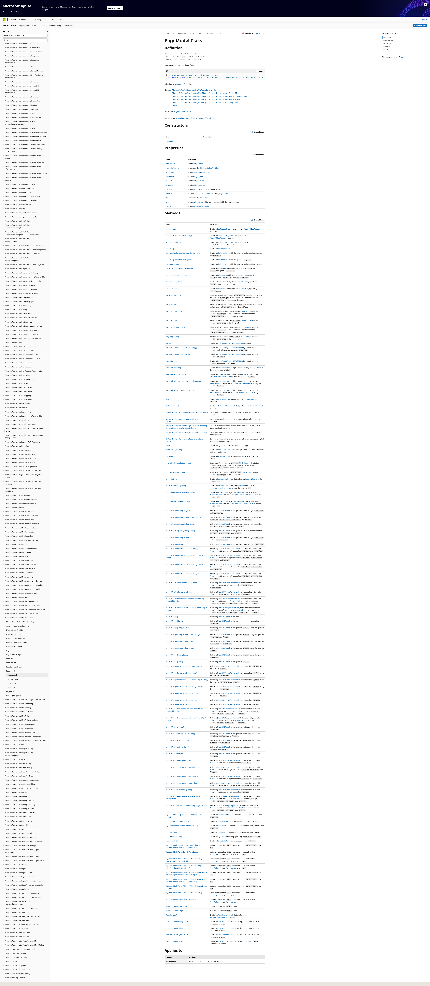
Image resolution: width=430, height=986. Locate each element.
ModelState (170, 172)
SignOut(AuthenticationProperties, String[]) (182, 825)
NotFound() (170, 399)
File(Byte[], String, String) (175, 295)
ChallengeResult (223, 249)
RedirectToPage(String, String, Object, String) (183, 634)
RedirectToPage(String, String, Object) (180, 641)
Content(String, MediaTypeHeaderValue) (181, 268)
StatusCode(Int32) (172, 841)
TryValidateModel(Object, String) (178, 906)
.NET (173, 33)
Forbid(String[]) (171, 361)
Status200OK (242, 268)
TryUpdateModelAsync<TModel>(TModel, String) (184, 893)
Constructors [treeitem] (13, 679)
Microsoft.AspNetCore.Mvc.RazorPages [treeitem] (20, 622)
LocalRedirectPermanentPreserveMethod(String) (184, 381)
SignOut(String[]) (172, 832)
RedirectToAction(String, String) (177, 537)
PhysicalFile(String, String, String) (178, 463)
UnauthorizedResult (225, 915)
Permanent (245, 374)
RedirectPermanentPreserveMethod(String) (182, 492)
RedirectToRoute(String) (174, 754)
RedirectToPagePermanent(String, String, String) (184, 693)
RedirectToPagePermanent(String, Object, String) (184, 666)
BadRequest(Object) (173, 242)
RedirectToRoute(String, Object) (177, 740)
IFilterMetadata (197, 118)
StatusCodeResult (223, 841)
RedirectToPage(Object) (174, 621)
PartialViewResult (223, 450)
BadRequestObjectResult (226, 235)
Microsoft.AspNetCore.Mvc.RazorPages (204, 33)
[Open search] (419, 20)
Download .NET (420, 26)
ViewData (169, 206)
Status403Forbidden (235, 343)
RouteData (169, 189)
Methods (386, 46)
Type (250, 935)
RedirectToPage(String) (174, 662)
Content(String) (171, 288)
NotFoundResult (224, 399)
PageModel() (170, 141)
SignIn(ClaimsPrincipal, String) (177, 821)
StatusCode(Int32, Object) (175, 836)
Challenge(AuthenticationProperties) (179, 260)
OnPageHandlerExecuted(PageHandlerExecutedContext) (187, 412)
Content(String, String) (174, 282)
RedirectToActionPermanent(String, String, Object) (184, 564)
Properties (387, 43)
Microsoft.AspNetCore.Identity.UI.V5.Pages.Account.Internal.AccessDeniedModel (206, 93)
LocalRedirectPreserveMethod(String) (180, 390)
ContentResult (222, 268)
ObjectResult (222, 836)
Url (167, 198)
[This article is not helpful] (404, 57)
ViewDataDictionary (201, 206)
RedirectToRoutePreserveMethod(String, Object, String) (186, 805)
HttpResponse (199, 185)
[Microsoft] (4, 19)
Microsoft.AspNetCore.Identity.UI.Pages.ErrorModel (194, 90)
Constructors (388, 40)
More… (175, 105)
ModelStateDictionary (202, 172)
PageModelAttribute (182, 111)
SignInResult (222, 814)
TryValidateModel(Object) (175, 910)
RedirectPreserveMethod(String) (178, 501)
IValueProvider (231, 854)
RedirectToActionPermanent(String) (179, 592)
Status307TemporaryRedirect (242, 392)
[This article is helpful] (402, 57)
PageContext (170, 176)
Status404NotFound (250, 399)
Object (178, 84)
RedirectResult (222, 479)
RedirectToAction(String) (175, 544)
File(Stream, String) (173, 320)
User (167, 202)
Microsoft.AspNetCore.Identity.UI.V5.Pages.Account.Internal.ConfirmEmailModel (206, 99)
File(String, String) (172, 337)
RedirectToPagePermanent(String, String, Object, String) (187, 680)
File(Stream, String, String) (175, 311)
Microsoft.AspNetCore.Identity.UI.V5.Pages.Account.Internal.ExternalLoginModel (206, 102)
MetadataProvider (172, 168)
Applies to (387, 49)
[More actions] (263, 33)
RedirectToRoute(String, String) (177, 747)
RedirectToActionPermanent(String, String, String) (184, 573)
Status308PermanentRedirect (242, 383)
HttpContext (170, 164)
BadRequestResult (224, 229)
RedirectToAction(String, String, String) (180, 531)
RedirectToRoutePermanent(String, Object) (182, 776)
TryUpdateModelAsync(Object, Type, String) (182, 852)
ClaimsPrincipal (200, 202)
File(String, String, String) (175, 327)
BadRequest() (171, 229)
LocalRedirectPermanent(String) (177, 374)
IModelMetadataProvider (209, 168)
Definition (387, 37)
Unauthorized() (171, 915)
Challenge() (170, 249)
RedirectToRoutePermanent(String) (179, 790)
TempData (169, 193)
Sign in (424, 19)
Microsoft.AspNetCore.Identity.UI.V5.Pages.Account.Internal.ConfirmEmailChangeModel (209, 96)
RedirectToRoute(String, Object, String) (180, 734)
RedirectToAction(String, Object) (178, 510)
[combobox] (25, 36)
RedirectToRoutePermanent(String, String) (181, 783)
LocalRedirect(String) (173, 368)
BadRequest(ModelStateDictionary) (179, 235)
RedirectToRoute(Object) (175, 727)
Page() (168, 445)
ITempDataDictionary (205, 193)
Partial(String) (171, 456)
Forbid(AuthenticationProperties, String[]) (181, 348)
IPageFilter (209, 118)
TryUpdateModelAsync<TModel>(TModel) (181, 899)
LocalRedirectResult (224, 368)
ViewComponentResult (225, 921)
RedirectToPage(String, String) (177, 655)
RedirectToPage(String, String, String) (180, 648)
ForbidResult (222, 343)
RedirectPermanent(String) (176, 486)
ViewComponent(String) (174, 928)
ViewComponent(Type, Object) (177, 935)
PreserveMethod (216, 383)
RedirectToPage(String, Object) (177, 628)
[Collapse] (47, 31)
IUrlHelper (203, 198)
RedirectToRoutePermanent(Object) (179, 760)
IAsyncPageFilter (183, 118)
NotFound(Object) (172, 406)
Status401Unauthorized (218, 917)
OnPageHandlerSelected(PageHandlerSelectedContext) (186, 432)
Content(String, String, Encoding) (178, 275)
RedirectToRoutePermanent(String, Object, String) (184, 767)
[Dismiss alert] (425, 4)
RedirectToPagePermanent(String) (178, 704)
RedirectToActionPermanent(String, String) (182, 583)
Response (169, 185)
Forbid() (168, 343)
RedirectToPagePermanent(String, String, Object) (184, 686)
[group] (215, 76)
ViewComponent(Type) (174, 941)
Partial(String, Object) (174, 450)
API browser (182, 33)
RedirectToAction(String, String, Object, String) (183, 517)
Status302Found (255, 368)
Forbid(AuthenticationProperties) (178, 354)
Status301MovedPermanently (221, 377)
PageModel (214, 854)
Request (169, 181)
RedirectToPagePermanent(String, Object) (181, 673)
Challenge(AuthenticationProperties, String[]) (183, 253)
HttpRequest (199, 181)
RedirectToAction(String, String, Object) (180, 524)
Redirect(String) (171, 479)
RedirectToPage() (172, 617)
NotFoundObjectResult (226, 406)
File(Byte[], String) (172, 304)
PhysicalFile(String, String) (175, 472)
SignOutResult (222, 825)
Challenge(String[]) (173, 264)
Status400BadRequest (252, 229)
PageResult (223, 193)
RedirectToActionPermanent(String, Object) (182, 549)
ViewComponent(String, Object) (177, 921)
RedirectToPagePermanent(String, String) (181, 700)
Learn (167, 33)
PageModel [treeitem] (12, 675)
